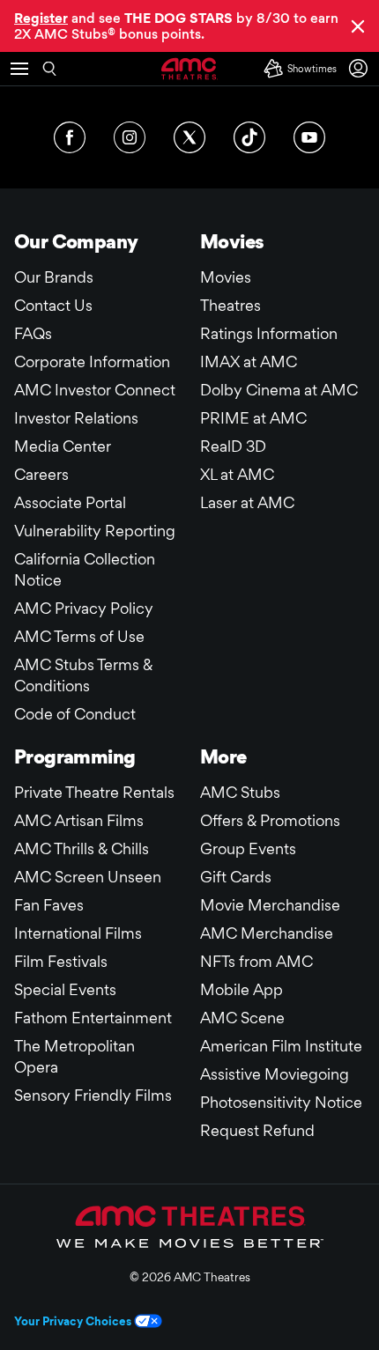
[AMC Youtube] (309, 137)
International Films (78, 933)
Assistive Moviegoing (274, 1074)
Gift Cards (235, 876)
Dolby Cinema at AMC (279, 389)
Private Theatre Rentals (94, 792)
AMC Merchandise (266, 933)
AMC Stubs (240, 792)
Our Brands (53, 277)
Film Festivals (61, 961)
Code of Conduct (75, 714)
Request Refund (257, 1130)
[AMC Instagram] (129, 137)
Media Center (62, 446)
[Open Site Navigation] (19, 68)
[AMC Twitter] (189, 137)
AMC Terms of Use (79, 636)
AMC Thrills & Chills (81, 848)
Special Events (65, 989)
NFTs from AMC (256, 961)
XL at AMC (237, 474)
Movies (225, 277)
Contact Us (53, 305)
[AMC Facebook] (70, 137)
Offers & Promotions (270, 820)
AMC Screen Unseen (87, 876)
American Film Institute (281, 1045)
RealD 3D (233, 446)
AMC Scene (242, 1017)
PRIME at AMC (253, 418)
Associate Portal (70, 502)
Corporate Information (92, 361)
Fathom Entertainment (93, 1017)
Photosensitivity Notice (281, 1102)
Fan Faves (49, 905)
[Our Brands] (190, 1227)
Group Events (248, 848)
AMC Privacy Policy (83, 608)
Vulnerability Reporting (94, 530)
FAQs (33, 333)
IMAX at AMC (248, 361)
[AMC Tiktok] (249, 137)
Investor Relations (76, 418)
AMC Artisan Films (79, 820)
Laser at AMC (247, 502)
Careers (41, 474)
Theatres (230, 305)
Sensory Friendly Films (93, 1095)
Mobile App (241, 989)
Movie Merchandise (270, 905)
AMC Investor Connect (94, 389)
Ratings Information (269, 333)
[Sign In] (361, 68)
